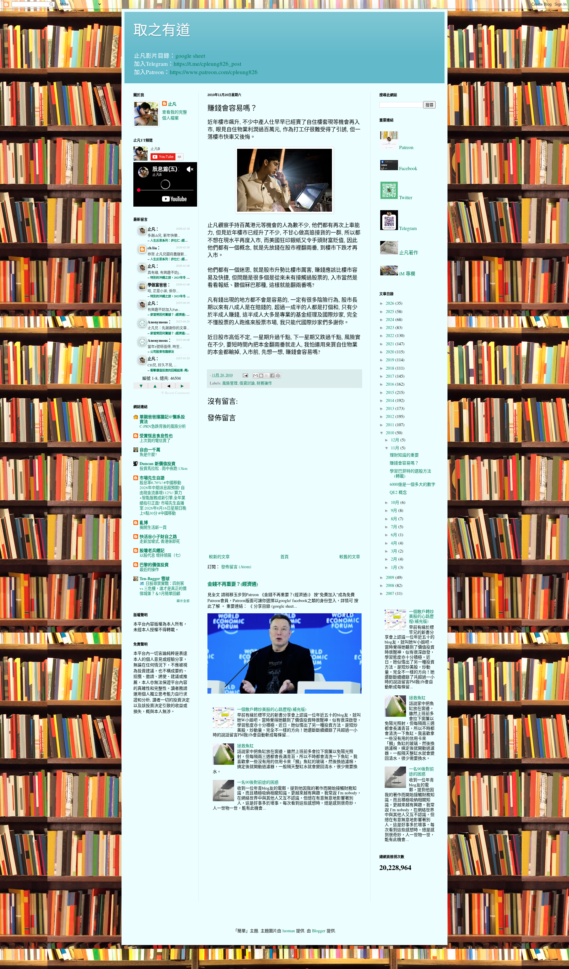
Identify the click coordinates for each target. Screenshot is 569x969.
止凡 (172, 104)
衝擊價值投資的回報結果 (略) (169, 370)
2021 (390, 344)
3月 (394, 551)
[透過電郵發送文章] (245, 375)
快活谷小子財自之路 (158, 536)
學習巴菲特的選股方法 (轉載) (410, 473)
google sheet (190, 56)
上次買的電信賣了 (155, 440)
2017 (390, 376)
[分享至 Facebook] (272, 376)
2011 (390, 424)
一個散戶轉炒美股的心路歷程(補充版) (271, 709)
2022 (390, 335)
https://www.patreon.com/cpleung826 (214, 72)
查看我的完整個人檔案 (174, 115)
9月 (394, 510)
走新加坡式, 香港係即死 (160, 541)
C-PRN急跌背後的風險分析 (163, 426)
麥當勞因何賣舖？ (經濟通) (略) (170, 314)
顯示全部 (183, 601)
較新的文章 (219, 556)
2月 (394, 559)
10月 (395, 502)
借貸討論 (247, 383)
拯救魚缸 (245, 745)
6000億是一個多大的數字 (412, 484)
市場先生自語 (152, 478)
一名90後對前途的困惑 (258, 782)
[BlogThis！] (261, 376)
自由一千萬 (150, 449)
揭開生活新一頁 (153, 527)
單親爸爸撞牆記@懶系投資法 (162, 419)
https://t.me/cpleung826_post (207, 64)
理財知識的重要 (404, 455)
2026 (390, 303)
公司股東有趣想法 (162, 351)
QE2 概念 (398, 492)
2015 (390, 392)
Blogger (318, 930)
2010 (390, 432)
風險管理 (230, 383)
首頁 (284, 556)
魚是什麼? (148, 454)
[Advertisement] (161, 812)
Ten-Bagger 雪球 (155, 578)
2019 (390, 360)
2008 (390, 585)
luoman (288, 930)
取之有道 (161, 29)
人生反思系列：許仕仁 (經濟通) (170, 240)
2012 (390, 416)
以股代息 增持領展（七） (161, 555)
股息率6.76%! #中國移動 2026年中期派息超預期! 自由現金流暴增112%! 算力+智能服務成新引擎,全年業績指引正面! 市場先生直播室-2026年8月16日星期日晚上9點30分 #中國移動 (163, 498)
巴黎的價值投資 (154, 564)
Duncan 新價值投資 (157, 463)
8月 (394, 518)
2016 (390, 384)
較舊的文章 (349, 556)
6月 (394, 534)
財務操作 (264, 383)
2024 (390, 319)
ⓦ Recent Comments (175, 392)
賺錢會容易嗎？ (404, 463)
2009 (390, 577)
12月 (395, 440)
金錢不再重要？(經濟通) (232, 584)
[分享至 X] (267, 376)
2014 (390, 400)
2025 (390, 311)
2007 (390, 593)
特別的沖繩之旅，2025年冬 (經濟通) (173, 277)
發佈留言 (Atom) (236, 566)
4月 (394, 543)
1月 (394, 567)
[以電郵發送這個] (255, 376)
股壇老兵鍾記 (152, 550)
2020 (390, 352)
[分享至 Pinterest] (278, 376)
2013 (390, 408)
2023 (390, 327)
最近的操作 (149, 569)
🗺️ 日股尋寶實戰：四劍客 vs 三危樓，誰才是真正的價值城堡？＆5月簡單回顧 (163, 588)
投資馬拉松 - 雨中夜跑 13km (163, 468)
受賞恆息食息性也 (156, 435)
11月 (395, 448)
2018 (390, 368)
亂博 (144, 522)
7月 (394, 526)
